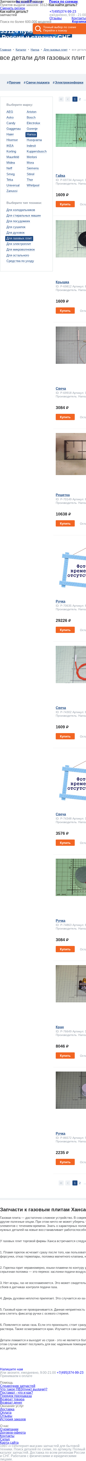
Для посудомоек (18, 221)
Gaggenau (13, 128)
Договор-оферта (13, 1432)
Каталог (21, 49)
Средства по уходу (20, 261)
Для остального (17, 255)
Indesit (31, 145)
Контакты (79, 18)
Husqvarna (34, 140)
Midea (10, 162)
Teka (9, 179)
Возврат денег (11, 1402)
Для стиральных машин (23, 215)
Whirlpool (33, 185)
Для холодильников (20, 210)
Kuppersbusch (37, 151)
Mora (30, 162)
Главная (5, 49)
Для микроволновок (20, 249)
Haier (10, 134)
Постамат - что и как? (16, 1392)
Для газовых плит (55, 49)
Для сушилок (15, 227)
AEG (9, 112)
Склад (5, 1439)
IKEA (10, 145)
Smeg (10, 174)
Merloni (32, 157)
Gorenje (32, 128)
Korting (11, 151)
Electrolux (33, 123)
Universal (12, 185)
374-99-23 (62, 11)
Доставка (7, 1409)
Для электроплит (18, 244)
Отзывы (55, 18)
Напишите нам (11, 1369)
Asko (10, 117)
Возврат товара (12, 1399)
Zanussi (11, 191)
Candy (10, 123)
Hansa (35, 49)
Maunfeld (12, 157)
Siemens (33, 168)
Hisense (12, 140)
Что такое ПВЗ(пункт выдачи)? (23, 1389)
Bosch (31, 117)
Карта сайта (9, 1442)
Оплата (5, 1412)
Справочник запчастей (17, 1386)
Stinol (30, 174)
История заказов (13, 1419)
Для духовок (15, 232)
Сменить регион (12, 8)
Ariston (31, 112)
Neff (9, 168)
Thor (30, 179)
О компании (9, 1429)
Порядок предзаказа (16, 1396)
